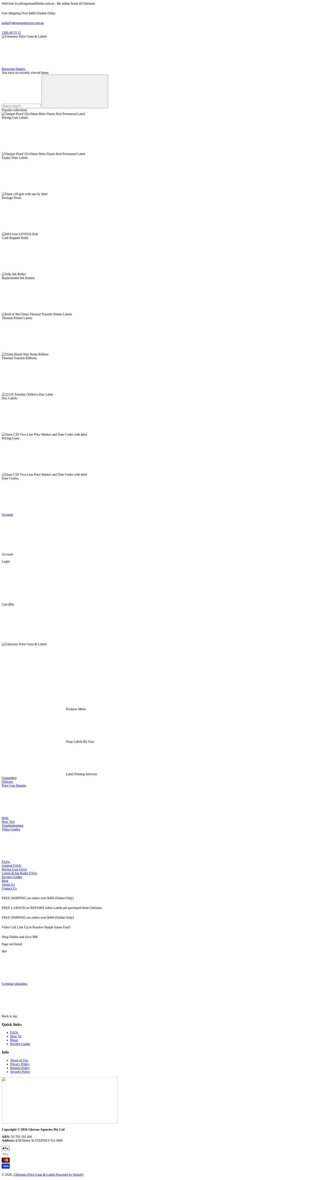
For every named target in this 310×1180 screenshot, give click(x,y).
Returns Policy (20, 1068)
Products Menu (75, 709)
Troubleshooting (12, 825)
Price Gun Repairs (14, 785)
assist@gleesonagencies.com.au (23, 23)
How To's (8, 822)
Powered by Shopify (70, 1174)
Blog (5, 881)
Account (7, 514)
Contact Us (9, 888)
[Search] (75, 91)
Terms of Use (19, 1060)
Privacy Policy (20, 1064)
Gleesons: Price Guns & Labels (34, 1174)
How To (15, 1036)
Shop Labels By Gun (79, 741)
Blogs (14, 1040)
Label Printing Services (81, 774)
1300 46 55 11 (11, 32)
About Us (8, 884)
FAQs (6, 862)
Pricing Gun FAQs (14, 869)
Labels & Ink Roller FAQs (19, 873)
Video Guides (11, 829)
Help (5, 818)
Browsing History (14, 69)
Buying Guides (12, 877)
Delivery (7, 781)
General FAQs (11, 865)
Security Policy (20, 1071)
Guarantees (9, 778)
